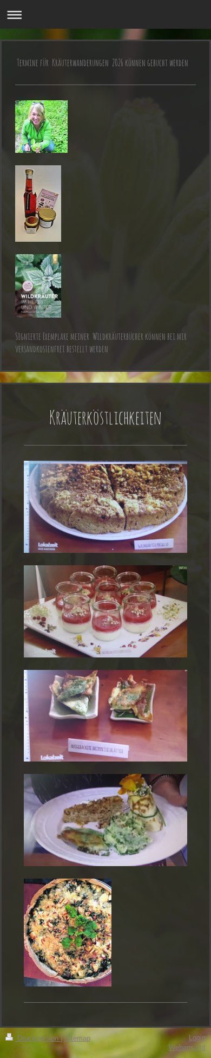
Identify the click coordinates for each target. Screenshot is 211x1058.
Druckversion (38, 1038)
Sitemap (77, 1038)
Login (197, 1038)
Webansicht (187, 1047)
